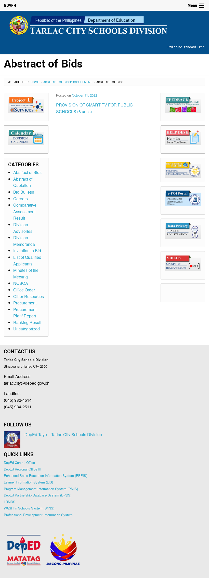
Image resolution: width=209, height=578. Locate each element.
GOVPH (10, 5)
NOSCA (20, 283)
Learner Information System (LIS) (28, 482)
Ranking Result (27, 322)
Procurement (81, 82)
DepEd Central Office (19, 462)
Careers (20, 198)
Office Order (24, 290)
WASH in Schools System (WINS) (29, 508)
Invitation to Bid (27, 250)
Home (35, 82)
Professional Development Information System (38, 514)
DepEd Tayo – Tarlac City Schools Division (63, 434)
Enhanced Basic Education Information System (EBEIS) (45, 475)
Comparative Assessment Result (24, 211)
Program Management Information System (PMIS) (41, 488)
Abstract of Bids (56, 82)
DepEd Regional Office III (22, 469)
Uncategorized (26, 329)
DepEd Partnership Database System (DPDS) (37, 495)
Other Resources (28, 296)
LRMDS (9, 501)
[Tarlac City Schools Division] (104, 24)
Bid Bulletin (23, 192)
